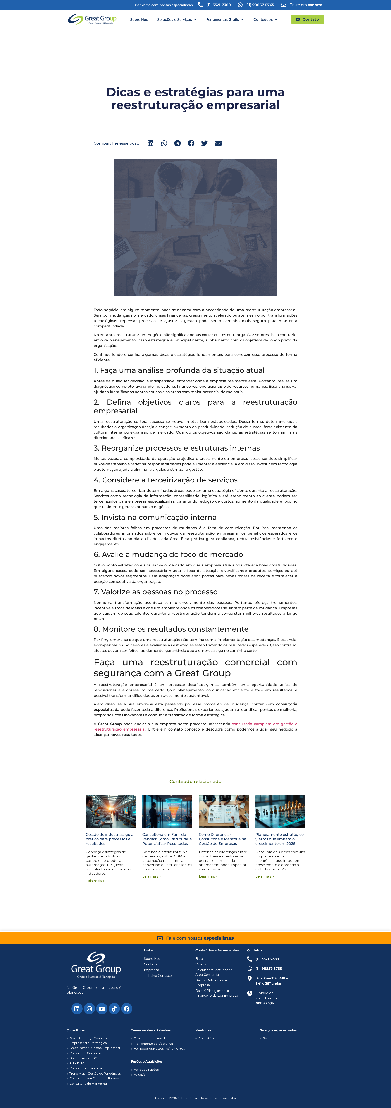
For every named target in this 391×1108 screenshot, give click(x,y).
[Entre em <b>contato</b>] (283, 4)
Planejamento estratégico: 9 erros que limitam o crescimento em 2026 (280, 839)
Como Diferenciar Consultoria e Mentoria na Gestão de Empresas (222, 839)
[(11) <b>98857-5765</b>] (240, 4)
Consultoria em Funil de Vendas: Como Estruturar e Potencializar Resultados (167, 839)
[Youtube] (101, 1008)
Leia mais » (95, 881)
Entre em (306, 5)
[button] (177, 19)
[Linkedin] (77, 1008)
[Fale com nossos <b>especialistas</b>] (160, 938)
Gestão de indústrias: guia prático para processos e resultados (110, 839)
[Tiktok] (114, 1008)
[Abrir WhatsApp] (379, 1096)
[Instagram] (89, 1008)
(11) (260, 5)
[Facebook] (126, 1008)
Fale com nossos (200, 938)
